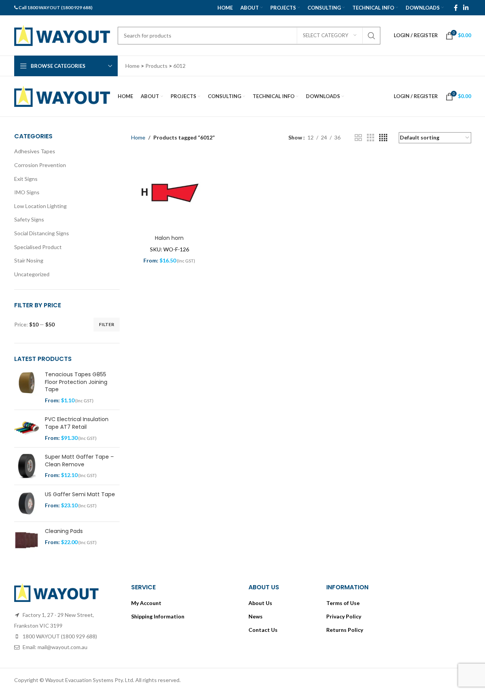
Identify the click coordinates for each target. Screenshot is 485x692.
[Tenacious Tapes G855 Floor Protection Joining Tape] (26, 387)
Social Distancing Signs (41, 233)
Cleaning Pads (64, 531)
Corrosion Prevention (40, 165)
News (255, 616)
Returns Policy (344, 629)
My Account (146, 603)
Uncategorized (31, 274)
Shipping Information (157, 616)
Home (138, 137)
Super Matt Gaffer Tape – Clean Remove (79, 460)
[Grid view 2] (358, 138)
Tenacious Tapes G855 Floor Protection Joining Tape (76, 382)
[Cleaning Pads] (26, 540)
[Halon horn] (169, 193)
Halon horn (169, 238)
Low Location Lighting (40, 206)
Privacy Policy (343, 616)
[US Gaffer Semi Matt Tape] (26, 503)
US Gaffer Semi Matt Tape (80, 494)
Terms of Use (343, 603)
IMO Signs (26, 192)
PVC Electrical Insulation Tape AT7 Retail (77, 423)
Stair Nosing (28, 260)
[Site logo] (62, 34)
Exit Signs (26, 178)
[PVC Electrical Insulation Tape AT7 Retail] (26, 428)
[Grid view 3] (370, 138)
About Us (260, 603)
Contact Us (263, 629)
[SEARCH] (371, 35)
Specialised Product (38, 247)
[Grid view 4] (383, 138)
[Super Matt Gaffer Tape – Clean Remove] (26, 466)
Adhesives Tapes (34, 151)
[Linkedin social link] (465, 7)
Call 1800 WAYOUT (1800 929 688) (55, 7)
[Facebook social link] (455, 7)
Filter (106, 324)
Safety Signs (29, 219)
